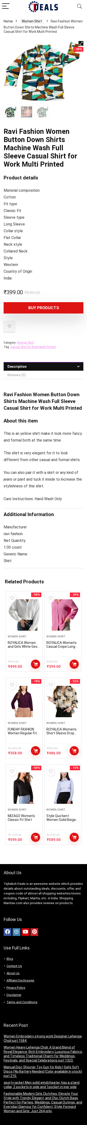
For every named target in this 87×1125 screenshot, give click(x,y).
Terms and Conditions (22, 1002)
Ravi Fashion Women (27, 394)
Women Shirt (32, 21)
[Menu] (6, 6)
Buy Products (43, 307)
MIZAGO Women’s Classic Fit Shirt (21, 818)
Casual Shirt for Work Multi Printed (33, 347)
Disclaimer (14, 995)
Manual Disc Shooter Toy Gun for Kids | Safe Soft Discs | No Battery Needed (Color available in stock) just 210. (43, 1071)
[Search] (79, 6)
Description (17, 366)
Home (8, 21)
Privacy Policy (16, 987)
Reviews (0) (16, 375)
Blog (10, 959)
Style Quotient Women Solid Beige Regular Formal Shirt (62, 819)
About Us (13, 973)
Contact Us (14, 966)
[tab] (43, 366)
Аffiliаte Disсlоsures (20, 980)
